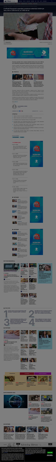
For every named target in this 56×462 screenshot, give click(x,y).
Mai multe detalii (6, 452)
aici (14, 457)
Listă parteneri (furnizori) (28, 454)
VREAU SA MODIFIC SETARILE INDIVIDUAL (50, 455)
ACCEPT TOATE (50, 452)
